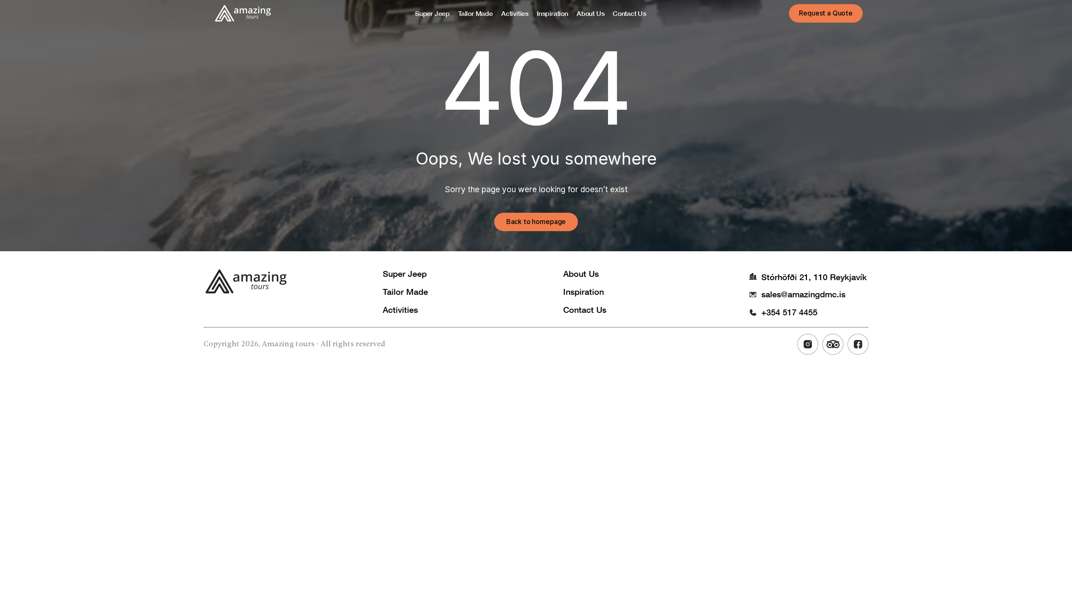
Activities (400, 309)
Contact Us (584, 309)
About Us (581, 273)
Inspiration (583, 291)
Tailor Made (405, 291)
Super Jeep (405, 273)
